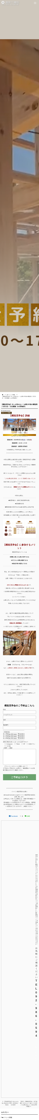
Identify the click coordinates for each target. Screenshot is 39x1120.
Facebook (14, 816)
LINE (28, 816)
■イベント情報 (6, 413)
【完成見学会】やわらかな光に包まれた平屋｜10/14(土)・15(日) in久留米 (10, 1103)
